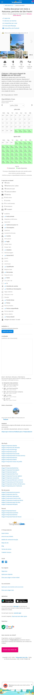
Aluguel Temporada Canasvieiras (10, 478)
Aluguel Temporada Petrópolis (10, 504)
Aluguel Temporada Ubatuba (9, 445)
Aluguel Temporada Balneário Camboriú (12, 480)
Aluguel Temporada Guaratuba (10, 512)
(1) (9, 5)
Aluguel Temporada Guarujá (9, 451)
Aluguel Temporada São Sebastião (11, 447)
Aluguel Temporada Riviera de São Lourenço (13, 455)
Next (31, 41)
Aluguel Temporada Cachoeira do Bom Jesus (13, 484)
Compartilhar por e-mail (10, 23)
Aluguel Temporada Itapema (9, 472)
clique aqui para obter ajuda (19, 616)
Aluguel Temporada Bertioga (9, 449)
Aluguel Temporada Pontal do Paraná (11, 516)
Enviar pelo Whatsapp (10, 25)
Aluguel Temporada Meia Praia (10, 474)
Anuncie (7, 536)
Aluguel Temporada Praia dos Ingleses (12, 476)
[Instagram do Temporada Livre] (6, 562)
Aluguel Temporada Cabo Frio (9, 494)
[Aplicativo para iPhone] (22, 602)
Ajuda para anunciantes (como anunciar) (12, 587)
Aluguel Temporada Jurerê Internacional (12, 482)
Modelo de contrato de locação (10, 539)
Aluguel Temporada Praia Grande (10, 453)
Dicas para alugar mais (8, 590)
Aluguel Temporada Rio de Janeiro (11, 492)
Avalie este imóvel (7, 331)
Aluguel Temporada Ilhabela (9, 459)
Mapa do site (5, 543)
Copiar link (7, 18)
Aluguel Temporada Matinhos (9, 514)
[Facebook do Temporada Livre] (3, 562)
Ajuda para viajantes (7, 574)
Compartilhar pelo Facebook (11, 28)
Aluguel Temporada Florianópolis (10, 470)
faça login (16, 606)
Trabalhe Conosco (6, 552)
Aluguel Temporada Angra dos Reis (11, 502)
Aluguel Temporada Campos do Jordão (12, 461)
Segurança (4, 571)
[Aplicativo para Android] (9, 602)
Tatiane (5, 419)
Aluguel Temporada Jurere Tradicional (12, 486)
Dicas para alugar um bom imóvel (10, 577)
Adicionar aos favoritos (10, 21)
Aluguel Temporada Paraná (9, 510)
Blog (3, 546)
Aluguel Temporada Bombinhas (10, 468)
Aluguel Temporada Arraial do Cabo (11, 498)
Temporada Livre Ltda (21, 657)
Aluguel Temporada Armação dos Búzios (12, 500)
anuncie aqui (17, 613)
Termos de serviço (6, 549)
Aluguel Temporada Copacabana (10, 496)
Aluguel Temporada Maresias (9, 457)
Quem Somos (5, 533)
